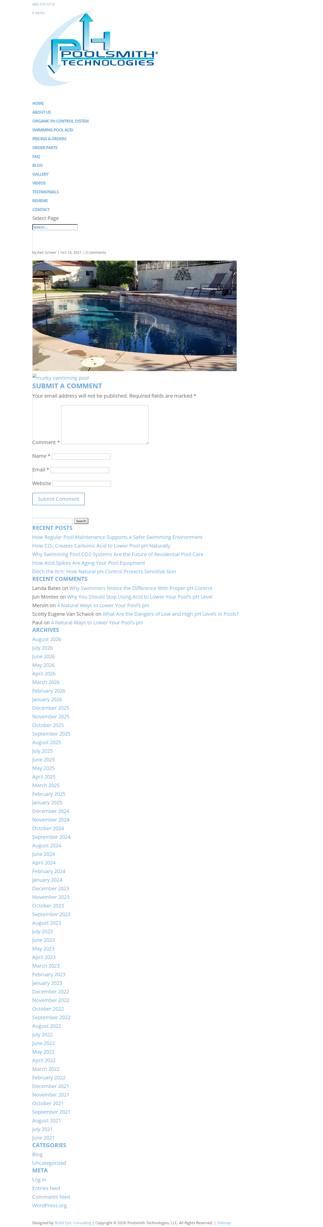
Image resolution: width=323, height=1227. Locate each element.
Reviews (40, 200)
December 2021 (50, 1086)
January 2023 (47, 983)
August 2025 (46, 742)
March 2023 (46, 965)
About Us (41, 112)
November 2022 (50, 1000)
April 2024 (44, 862)
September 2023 (51, 914)
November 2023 (50, 897)
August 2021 (46, 1120)
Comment (46, 442)
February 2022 (48, 1077)
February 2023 (48, 974)
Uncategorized (49, 1163)
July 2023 (42, 931)
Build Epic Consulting (73, 1222)
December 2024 (50, 811)
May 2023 (43, 948)
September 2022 (51, 1017)
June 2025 (43, 759)
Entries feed (46, 1188)
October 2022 (48, 1008)
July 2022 (42, 1034)
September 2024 (51, 836)
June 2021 (43, 1137)
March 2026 (46, 682)
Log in (39, 1179)
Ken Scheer (47, 252)
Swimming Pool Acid (52, 130)
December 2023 (50, 888)
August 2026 (46, 639)
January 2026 (47, 699)
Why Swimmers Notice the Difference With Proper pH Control (140, 588)
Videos (38, 183)
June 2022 (43, 1043)
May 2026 (43, 665)
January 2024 (47, 879)
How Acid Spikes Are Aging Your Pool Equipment (88, 562)
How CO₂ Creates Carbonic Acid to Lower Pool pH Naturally (101, 545)
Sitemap (224, 1222)
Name (41, 455)
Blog (37, 165)
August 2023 (46, 922)
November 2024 (50, 819)
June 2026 (43, 656)
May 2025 (43, 768)
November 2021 (50, 1094)
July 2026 (42, 647)
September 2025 (51, 733)
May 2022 (43, 1051)
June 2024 (43, 854)
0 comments (96, 252)
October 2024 (48, 828)
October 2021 (48, 1103)
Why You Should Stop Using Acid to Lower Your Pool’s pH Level (139, 596)
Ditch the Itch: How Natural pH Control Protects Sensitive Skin (104, 571)
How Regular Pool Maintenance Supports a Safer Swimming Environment (117, 537)
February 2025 (48, 793)
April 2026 (44, 673)
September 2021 (51, 1111)
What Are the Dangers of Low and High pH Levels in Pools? (171, 613)
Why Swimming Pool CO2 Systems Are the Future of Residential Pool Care (117, 554)
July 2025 (42, 750)
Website (41, 483)
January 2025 (47, 802)
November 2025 (50, 716)
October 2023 (48, 905)
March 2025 (46, 785)
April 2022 (44, 1060)
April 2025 (44, 776)
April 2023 (44, 957)
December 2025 (50, 708)
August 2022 (46, 1025)
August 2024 (46, 845)
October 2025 (48, 725)
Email (40, 469)
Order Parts (44, 147)
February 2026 (48, 690)
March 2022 (46, 1068)
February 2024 (48, 871)
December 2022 (50, 991)
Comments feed (51, 1196)
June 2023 (43, 940)
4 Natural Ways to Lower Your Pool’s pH (103, 605)
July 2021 (42, 1129)
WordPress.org (49, 1205)
